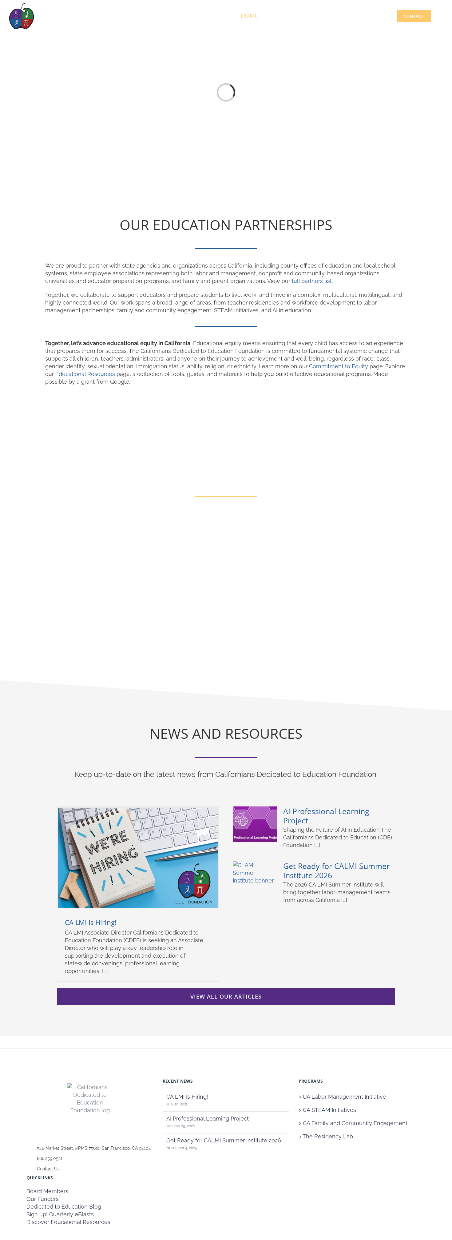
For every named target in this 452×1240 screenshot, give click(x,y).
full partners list (312, 281)
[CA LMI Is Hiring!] (138, 858)
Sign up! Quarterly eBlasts (60, 1214)
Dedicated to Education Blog (63, 1206)
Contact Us (48, 1168)
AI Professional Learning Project (326, 816)
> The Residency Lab (326, 1136)
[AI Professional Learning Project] (255, 824)
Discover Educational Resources (68, 1222)
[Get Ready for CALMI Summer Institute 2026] (255, 879)
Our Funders (42, 1199)
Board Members (47, 1191)
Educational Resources (85, 374)
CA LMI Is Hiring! (91, 922)
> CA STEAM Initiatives (327, 1110)
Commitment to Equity (338, 366)
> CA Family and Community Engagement (353, 1123)
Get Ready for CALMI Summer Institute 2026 (336, 870)
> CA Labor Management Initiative (342, 1096)
